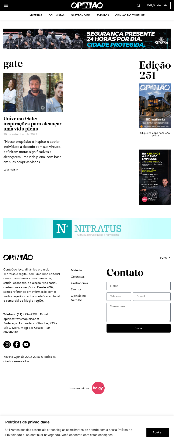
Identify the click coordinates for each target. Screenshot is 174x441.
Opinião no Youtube (130, 15)
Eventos (103, 15)
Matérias (35, 15)
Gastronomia (81, 15)
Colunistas (57, 15)
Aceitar (158, 432)
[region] (87, 428)
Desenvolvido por (80, 388)
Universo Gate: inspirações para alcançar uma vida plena (32, 123)
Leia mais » (10, 169)
